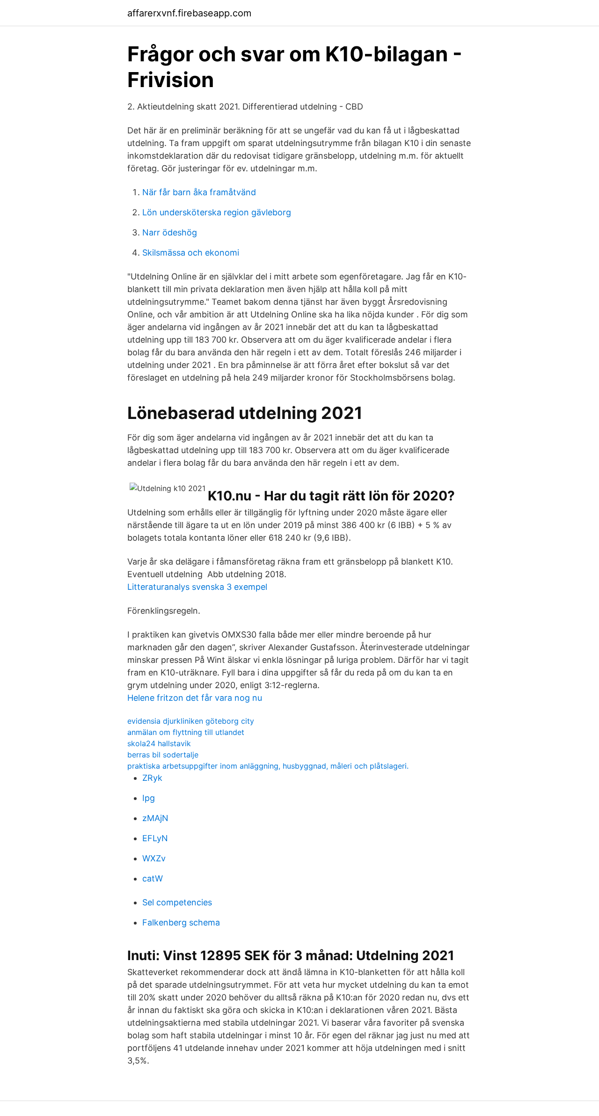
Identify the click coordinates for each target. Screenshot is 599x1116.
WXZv (154, 858)
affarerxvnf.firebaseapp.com (189, 13)
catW (152, 878)
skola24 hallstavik (159, 743)
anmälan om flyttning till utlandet (185, 732)
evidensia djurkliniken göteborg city (190, 721)
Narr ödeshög (169, 232)
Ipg (148, 798)
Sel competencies (177, 902)
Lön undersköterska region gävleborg (216, 212)
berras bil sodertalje (162, 754)
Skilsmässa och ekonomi (190, 252)
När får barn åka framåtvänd (199, 192)
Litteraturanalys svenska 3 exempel (197, 587)
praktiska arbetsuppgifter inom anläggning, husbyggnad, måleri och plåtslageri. (268, 766)
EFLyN (155, 838)
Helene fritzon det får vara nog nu (194, 698)
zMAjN (155, 818)
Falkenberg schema (181, 922)
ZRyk (152, 778)
